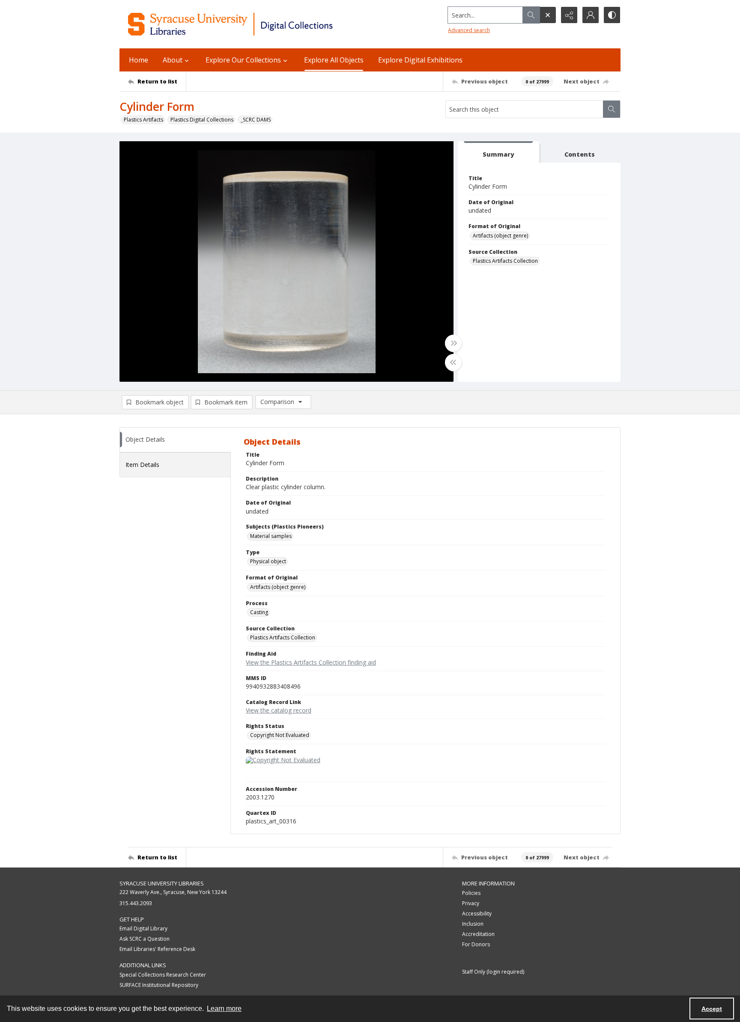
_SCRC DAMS (256, 119)
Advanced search (469, 30)
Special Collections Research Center (162, 974)
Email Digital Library (143, 928)
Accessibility (477, 913)
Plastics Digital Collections (201, 119)
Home (138, 60)
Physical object (268, 561)
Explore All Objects (334, 60)
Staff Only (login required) (493, 971)
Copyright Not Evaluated (279, 735)
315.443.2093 (135, 903)
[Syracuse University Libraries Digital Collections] (255, 24)
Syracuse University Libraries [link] (161, 883)
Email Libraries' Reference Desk (157, 949)
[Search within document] (611, 109)
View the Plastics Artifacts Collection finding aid (311, 662)
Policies (471, 893)
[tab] (498, 152)
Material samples (271, 536)
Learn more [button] (224, 1008)
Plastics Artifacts (143, 119)
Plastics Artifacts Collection (505, 260)
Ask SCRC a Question (144, 938)
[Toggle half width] (453, 362)
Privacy (470, 903)
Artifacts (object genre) (500, 235)
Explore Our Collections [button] (243, 60)
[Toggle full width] (453, 343)
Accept (711, 1008)
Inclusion (472, 923)
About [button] (172, 60)
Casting (259, 612)
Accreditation (478, 934)
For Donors (476, 944)
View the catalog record (278, 710)
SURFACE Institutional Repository (158, 985)
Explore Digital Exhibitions (420, 60)
